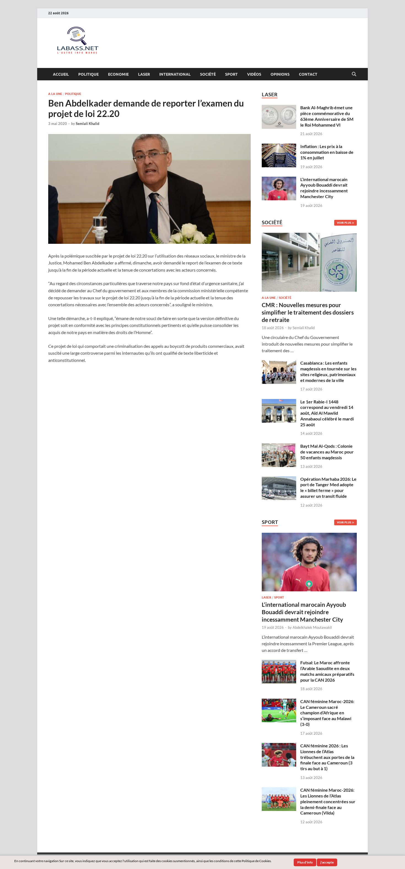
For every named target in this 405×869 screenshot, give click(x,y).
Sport (231, 74)
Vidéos (254, 74)
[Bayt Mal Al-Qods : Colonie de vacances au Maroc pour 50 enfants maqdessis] (279, 446)
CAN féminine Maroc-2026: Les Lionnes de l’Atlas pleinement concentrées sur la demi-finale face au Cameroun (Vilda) (327, 801)
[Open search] (354, 74)
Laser (144, 74)
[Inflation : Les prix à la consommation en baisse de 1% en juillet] (279, 146)
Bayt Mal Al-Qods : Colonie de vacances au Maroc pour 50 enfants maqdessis (327, 451)
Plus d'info (305, 862)
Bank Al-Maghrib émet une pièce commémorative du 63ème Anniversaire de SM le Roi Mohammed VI (326, 116)
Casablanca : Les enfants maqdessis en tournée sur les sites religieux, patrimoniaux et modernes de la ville (328, 371)
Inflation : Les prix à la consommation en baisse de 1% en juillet (326, 152)
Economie (118, 74)
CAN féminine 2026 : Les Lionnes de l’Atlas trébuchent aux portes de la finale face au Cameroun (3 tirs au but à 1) (327, 757)
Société (208, 74)
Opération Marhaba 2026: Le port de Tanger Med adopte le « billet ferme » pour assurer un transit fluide (328, 487)
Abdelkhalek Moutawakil (312, 627)
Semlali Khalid (87, 123)
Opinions (280, 74)
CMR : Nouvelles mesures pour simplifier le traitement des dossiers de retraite (308, 312)
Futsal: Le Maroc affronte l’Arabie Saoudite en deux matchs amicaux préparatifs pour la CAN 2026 (327, 671)
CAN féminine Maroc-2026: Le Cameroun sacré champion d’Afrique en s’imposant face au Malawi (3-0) (327, 713)
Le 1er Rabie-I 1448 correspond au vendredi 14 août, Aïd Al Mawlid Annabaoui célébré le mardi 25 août (327, 413)
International (175, 74)
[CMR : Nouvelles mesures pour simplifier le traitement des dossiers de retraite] (309, 236)
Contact (308, 74)
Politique (88, 74)
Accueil (61, 74)
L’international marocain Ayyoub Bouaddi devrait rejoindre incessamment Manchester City (324, 188)
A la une (55, 94)
